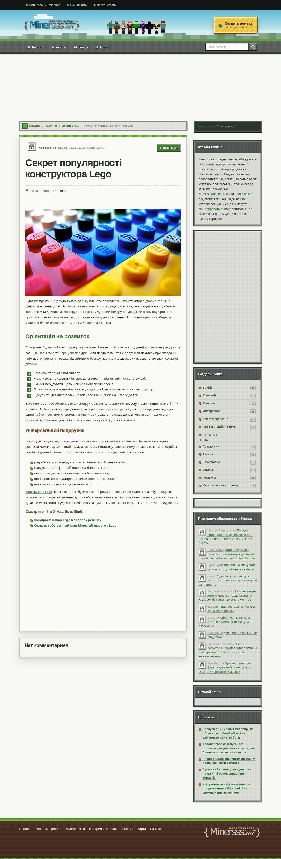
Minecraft (209, 395)
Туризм (212, 565)
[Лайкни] (27, 190)
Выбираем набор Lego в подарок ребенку (67, 520)
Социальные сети (219, 591)
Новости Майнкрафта (219, 427)
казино (212, 617)
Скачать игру (78, 5)
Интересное (212, 411)
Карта (101, 47)
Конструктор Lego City (79, 312)
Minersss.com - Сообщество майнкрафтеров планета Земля (232, 832)
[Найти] (252, 46)
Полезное (210, 434)
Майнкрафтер (47, 147)
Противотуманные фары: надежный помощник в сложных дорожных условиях (225, 667)
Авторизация (227, 126)
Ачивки (59, 47)
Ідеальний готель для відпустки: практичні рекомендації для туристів (228, 580)
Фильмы (209, 477)
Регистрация (207, 126)
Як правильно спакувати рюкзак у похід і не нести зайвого (231, 567)
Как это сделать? (215, 419)
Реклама (127, 828)
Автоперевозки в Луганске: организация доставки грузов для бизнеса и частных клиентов (227, 554)
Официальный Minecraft (44, 5)
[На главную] (52, 25)
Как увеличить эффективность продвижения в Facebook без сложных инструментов (227, 595)
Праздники (211, 446)
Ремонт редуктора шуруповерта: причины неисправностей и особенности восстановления (228, 650)
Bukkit (207, 387)
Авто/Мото (214, 663)
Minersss (209, 403)
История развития (103, 828)
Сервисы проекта (48, 828)
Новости (35, 47)
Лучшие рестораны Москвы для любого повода (231, 609)
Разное (208, 454)
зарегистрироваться (213, 194)
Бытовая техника (219, 644)
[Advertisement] (140, 84)
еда (209, 606)
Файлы (208, 470)
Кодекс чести (75, 828)
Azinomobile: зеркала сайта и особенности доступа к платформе (225, 621)
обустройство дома (220, 530)
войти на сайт (245, 194)
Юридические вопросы (220, 485)
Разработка (211, 462)
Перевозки (215, 550)
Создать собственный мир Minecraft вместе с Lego (75, 525)
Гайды (81, 47)
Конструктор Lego (38, 492)
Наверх (155, 828)
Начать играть (106, 5)
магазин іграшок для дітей (124, 409)
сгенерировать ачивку (214, 209)
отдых (211, 576)
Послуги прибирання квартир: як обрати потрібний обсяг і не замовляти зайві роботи (226, 536)
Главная (25, 828)
